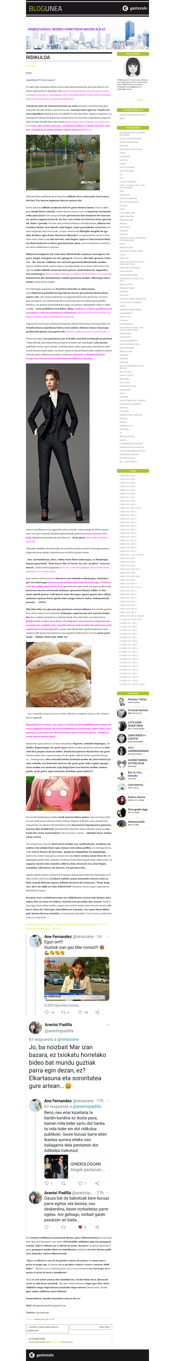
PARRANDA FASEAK (127, 288)
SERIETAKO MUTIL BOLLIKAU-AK (132, 447)
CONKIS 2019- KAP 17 (128, 529)
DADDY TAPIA (105, 1327)
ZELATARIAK (124, 355)
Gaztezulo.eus (124, 8)
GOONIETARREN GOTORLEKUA (137, 762)
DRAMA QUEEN (125, 333)
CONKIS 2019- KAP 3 (127, 482)
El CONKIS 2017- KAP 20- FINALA (132, 684)
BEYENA (123, 306)
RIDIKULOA (124, 234)
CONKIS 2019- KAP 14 (128, 518)
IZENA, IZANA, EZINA (127, 212)
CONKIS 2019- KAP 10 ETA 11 (131, 508)
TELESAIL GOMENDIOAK (128, 198)
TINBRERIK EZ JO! (126, 425)
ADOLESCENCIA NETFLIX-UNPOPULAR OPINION (133, 133)
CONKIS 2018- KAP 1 (127, 558)
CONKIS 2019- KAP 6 (127, 493)
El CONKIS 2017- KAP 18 (129, 677)
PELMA (122, 118)
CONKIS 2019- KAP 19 (128, 536)
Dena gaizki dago (138, 810)
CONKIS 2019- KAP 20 (128, 540)
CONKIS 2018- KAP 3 (127, 565)
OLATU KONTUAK (126, 271)
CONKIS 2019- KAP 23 (128, 551)
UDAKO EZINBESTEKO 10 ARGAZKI (133, 400)
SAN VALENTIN (125, 337)
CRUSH (122, 393)
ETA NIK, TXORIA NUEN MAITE (130, 138)
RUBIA (122, 209)
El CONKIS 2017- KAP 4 (128, 626)
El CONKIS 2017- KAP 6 (128, 633)
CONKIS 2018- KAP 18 (128, 608)
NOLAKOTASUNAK (126, 220)
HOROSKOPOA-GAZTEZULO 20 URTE (131, 279)
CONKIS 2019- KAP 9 (127, 504)
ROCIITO (123, 243)
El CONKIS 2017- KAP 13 (129, 659)
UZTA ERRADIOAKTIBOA (136, 725)
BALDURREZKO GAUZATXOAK (131, 149)
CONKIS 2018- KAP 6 (127, 572)
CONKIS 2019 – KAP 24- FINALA (132, 554)
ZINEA (122, 191)
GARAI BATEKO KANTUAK (129, 454)
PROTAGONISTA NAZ (127, 458)
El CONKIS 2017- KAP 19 (129, 680)
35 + (121, 174)
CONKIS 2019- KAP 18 (128, 533)
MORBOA (123, 422)
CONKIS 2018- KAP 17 (128, 605)
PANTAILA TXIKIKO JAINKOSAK (131, 415)
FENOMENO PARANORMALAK (131, 309)
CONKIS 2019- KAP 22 (128, 547)
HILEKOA (123, 440)
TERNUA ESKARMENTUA (129, 340)
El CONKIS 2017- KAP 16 (129, 669)
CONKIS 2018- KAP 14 (128, 594)
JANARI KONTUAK (126, 247)
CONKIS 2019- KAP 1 (127, 475)
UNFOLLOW (124, 295)
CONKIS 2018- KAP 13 (128, 590)
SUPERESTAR (125, 156)
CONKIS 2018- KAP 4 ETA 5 (130, 569)
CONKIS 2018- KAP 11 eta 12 (131, 587)
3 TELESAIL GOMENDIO (128, 181)
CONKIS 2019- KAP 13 (128, 515)
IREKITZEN (123, 418)
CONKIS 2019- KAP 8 (127, 500)
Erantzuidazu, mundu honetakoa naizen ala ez (66, 29)
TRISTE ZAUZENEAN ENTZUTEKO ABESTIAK (132, 366)
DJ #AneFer (124, 320)
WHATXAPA (124, 397)
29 (121, 432)
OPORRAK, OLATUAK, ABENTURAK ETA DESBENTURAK (42, 1329)
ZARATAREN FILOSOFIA (137, 738)
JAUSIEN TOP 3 (125, 316)
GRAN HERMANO (126, 313)
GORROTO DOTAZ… (127, 375)
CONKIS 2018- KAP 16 (128, 601)
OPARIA (122, 153)
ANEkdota (123, 223)
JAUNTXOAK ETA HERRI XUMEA (131, 251)
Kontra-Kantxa (136, 798)
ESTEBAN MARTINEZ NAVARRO (131, 443)
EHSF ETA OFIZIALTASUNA (129, 202)
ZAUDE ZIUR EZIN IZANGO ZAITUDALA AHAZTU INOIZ (132, 262)
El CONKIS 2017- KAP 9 (128, 644)
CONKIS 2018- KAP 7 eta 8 (130, 576)
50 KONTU (123, 205)
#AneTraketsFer (126, 371)
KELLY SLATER (125, 382)
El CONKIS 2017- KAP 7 (128, 637)
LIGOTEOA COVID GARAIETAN (130, 302)
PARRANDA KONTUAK (128, 386)
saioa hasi (56, 1341)
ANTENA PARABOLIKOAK (129, 142)
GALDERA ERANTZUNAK (129, 275)
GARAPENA (124, 358)
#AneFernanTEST (126, 284)
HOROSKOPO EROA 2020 (129, 344)
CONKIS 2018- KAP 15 (128, 598)
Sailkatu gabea (39, 1319)
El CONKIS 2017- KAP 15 (129, 666)
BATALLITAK (124, 362)
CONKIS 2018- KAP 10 (128, 583)
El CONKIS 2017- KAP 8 (128, 641)
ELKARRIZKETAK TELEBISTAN (130, 404)
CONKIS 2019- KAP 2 (127, 479)
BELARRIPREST (125, 389)
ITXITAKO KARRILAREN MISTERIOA (132, 450)
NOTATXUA (124, 160)
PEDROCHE (124, 407)
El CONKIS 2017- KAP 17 (129, 673)
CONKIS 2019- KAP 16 (128, 526)
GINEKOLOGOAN (126, 351)
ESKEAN (123, 163)
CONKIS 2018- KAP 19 (128, 612)
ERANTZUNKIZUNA (127, 216)
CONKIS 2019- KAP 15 (128, 522)
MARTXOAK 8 (125, 379)
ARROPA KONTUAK (127, 436)
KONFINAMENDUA (126, 324)
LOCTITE (123, 254)
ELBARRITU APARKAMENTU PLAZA (133, 115)
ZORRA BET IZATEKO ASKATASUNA (133, 298)
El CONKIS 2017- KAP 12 (129, 655)
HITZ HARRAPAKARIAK (138, 750)
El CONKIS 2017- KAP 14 (129, 662)
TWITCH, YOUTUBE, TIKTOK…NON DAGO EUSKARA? (132, 186)
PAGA (122, 178)
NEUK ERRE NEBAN (127, 347)
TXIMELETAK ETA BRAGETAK (130, 267)
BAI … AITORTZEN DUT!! (128, 461)
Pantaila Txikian (137, 700)
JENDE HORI (124, 258)
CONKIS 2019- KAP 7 (127, 497)
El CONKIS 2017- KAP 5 (128, 630)
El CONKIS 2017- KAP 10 (129, 648)
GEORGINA (124, 230)
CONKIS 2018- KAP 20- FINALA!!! (132, 615)
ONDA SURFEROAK (127, 171)
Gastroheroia (135, 786)
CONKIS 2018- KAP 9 (127, 580)
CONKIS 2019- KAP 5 (127, 490)
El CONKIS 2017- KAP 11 (129, 651)
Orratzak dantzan (138, 711)
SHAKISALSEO (125, 194)
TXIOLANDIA (124, 411)
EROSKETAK (124, 429)
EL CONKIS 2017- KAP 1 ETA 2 (131, 619)
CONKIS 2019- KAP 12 (128, 511)
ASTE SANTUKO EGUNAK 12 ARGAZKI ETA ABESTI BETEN (132, 328)
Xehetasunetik (136, 823)
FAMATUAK (124, 291)
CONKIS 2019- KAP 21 (128, 544)
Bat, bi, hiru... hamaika (135, 775)
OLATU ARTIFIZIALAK (127, 167)
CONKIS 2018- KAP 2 (127, 562)
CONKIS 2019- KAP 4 (127, 486)
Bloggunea (63, 8)
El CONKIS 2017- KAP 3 (128, 623)
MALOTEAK (124, 145)
